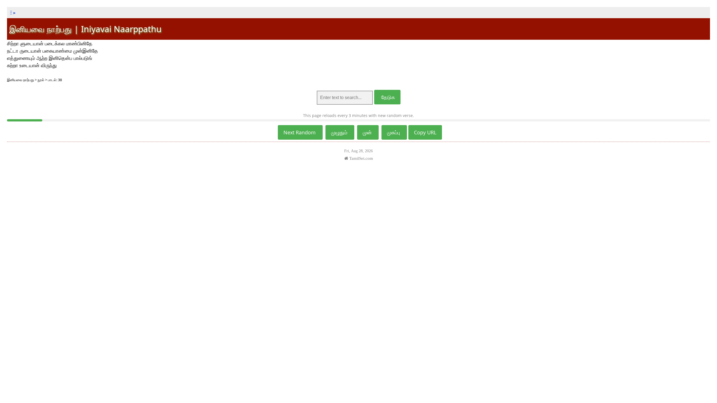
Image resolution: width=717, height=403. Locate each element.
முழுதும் (340, 132)
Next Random (300, 132)
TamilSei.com (360, 158)
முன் (368, 132)
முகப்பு (394, 132)
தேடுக (387, 97)
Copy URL (425, 132)
